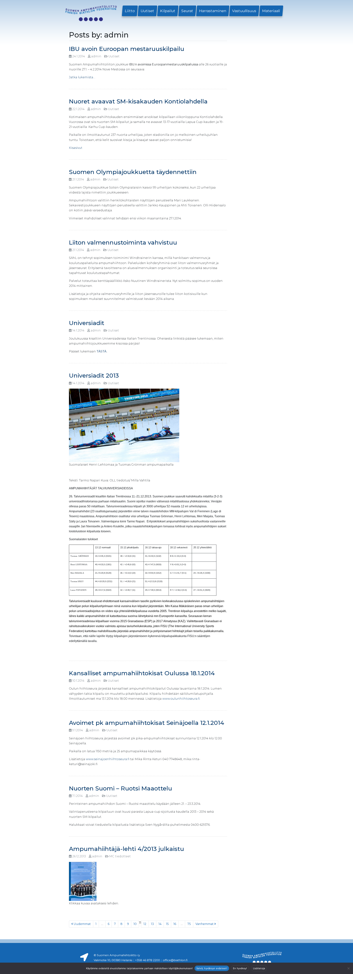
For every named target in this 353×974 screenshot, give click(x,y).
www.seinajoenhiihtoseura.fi (107, 759)
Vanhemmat (204, 924)
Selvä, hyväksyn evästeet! (211, 968)
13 (152, 924)
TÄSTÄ (102, 351)
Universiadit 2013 (94, 375)
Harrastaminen (213, 11)
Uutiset (147, 11)
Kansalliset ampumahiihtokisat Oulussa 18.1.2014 (142, 673)
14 (159, 924)
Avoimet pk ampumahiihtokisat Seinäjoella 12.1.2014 (146, 722)
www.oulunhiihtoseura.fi (181, 698)
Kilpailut (168, 11)
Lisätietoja (259, 968)
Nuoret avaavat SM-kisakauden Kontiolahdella (138, 101)
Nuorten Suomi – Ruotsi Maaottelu (120, 788)
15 (167, 924)
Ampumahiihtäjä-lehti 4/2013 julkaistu (126, 848)
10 (135, 924)
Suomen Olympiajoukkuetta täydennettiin (133, 171)
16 (174, 924)
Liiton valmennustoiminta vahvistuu (123, 242)
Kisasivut (75, 148)
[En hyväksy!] (348, 968)
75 (189, 924)
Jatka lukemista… (82, 77)
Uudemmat (82, 924)
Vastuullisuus (244, 11)
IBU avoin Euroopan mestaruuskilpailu (126, 48)
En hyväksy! (240, 968)
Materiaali (271, 11)
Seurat (187, 11)
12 (144, 924)
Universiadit (86, 323)
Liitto (130, 11)
